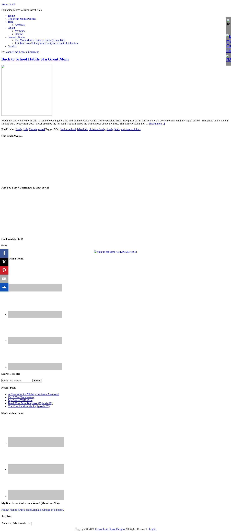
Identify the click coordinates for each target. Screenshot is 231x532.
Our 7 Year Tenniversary (21, 397)
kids (26, 129)
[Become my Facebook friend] (228, 43)
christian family (97, 129)
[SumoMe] (4, 287)
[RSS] (228, 58)
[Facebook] (4, 253)
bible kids (82, 129)
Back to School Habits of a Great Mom (35, 59)
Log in (152, 529)
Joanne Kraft (8, 4)
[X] (4, 262)
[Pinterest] (4, 270)
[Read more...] (157, 123)
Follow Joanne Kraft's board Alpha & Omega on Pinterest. (32, 509)
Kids (117, 129)
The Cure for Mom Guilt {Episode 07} (29, 406)
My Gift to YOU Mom (20, 400)
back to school (68, 129)
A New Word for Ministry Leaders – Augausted (33, 394)
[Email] (4, 279)
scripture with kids (131, 129)
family (19, 129)
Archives (6, 523)
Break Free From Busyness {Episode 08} (30, 403)
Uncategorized (37, 129)
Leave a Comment (29, 51)
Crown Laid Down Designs (110, 529)
